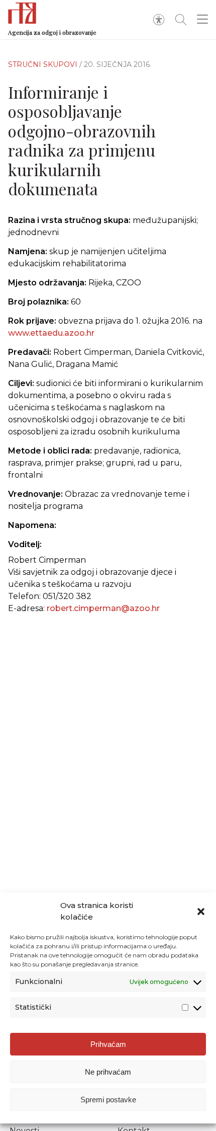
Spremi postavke (108, 1099)
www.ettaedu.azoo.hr (51, 333)
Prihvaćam (108, 1044)
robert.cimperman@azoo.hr (103, 608)
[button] (201, 912)
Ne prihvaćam (108, 1072)
